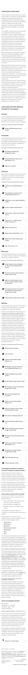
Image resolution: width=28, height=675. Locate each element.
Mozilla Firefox (7, 524)
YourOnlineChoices (11, 554)
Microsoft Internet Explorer (10, 527)
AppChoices (23, 572)
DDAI (24, 558)
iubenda (18, 654)
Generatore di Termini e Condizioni (8, 654)
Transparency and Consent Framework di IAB (12, 313)
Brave (5, 531)
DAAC (15, 558)
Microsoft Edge (7, 529)
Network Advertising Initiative (8, 556)
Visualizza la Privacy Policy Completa (20, 664)
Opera (5, 533)
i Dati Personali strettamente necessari (13, 656)
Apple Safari (6, 526)
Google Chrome (7, 522)
